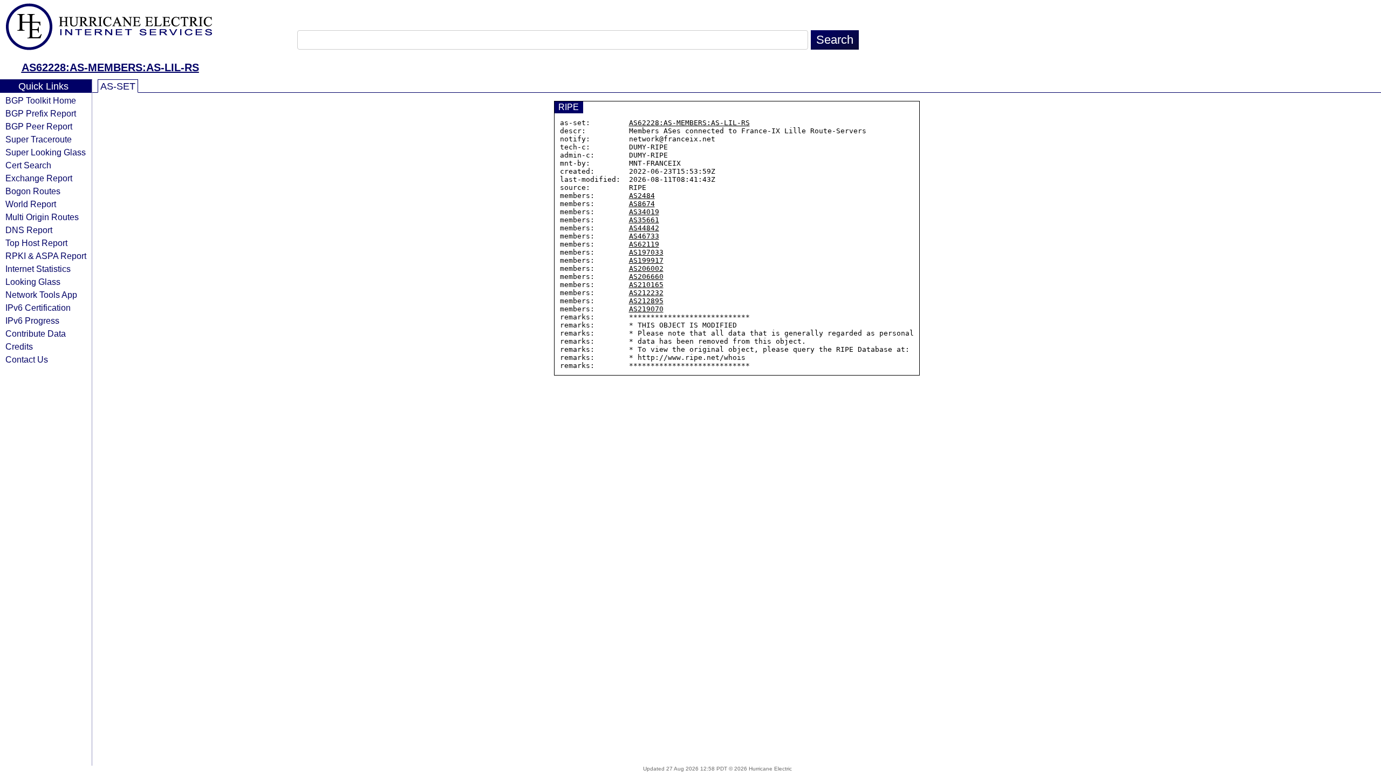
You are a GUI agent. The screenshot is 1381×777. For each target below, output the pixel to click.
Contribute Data (35, 333)
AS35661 (644, 220)
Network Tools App (41, 294)
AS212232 (646, 293)
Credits (19, 346)
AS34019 (644, 212)
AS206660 (646, 276)
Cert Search (28, 165)
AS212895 (646, 301)
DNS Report (28, 230)
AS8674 (642, 204)
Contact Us (26, 359)
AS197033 (646, 252)
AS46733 (644, 236)
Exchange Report (38, 178)
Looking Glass (32, 282)
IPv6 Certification (38, 307)
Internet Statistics (38, 269)
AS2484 (642, 196)
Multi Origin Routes (42, 217)
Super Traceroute (38, 139)
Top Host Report (36, 243)
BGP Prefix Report (40, 113)
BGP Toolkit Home (40, 100)
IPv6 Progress (32, 320)
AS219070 (646, 309)
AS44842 (644, 228)
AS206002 (646, 268)
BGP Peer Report (38, 126)
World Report (30, 204)
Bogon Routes (32, 191)
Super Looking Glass (45, 152)
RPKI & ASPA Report (45, 256)
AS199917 (646, 260)
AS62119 (644, 244)
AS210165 (646, 285)
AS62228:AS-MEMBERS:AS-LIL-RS (110, 67)
